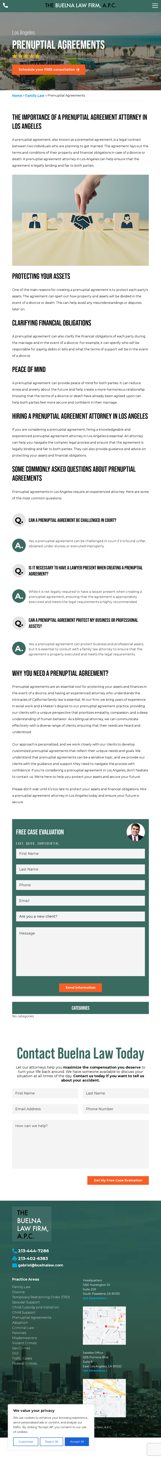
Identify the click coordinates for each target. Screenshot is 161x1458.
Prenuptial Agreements (31, 1317)
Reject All (51, 1441)
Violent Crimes (24, 1343)
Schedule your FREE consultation (47, 69)
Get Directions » (95, 1298)
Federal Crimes (24, 1363)
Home (17, 95)
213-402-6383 (33, 1258)
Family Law (34, 95)
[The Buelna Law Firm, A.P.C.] (80, 5)
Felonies (19, 1333)
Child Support (24, 1312)
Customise (25, 1441)
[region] (51, 1427)
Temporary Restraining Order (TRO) (41, 1297)
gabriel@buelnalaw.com (40, 1265)
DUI (15, 1353)
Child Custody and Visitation (35, 1307)
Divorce (18, 1292)
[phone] (5, 6)
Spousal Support (26, 1302)
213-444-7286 (33, 1250)
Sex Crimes (21, 1348)
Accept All (77, 1441)
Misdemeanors (24, 1338)
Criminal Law (23, 1328)
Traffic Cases (22, 1358)
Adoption (20, 1323)
